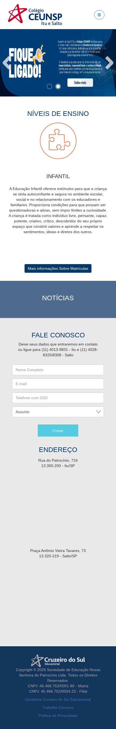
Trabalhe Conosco (58, 707)
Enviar (58, 431)
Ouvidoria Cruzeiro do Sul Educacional (58, 699)
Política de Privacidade (58, 715)
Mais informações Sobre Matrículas (58, 268)
